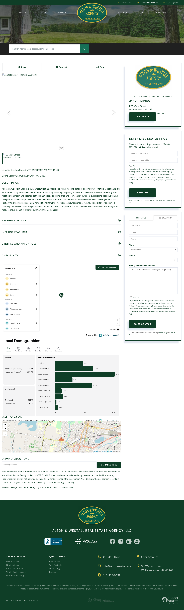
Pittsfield (46, 487)
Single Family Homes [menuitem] (16, 572)
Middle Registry (32, 487)
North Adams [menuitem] (12, 565)
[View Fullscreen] (5, 434)
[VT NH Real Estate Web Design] (170, 600)
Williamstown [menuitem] (12, 561)
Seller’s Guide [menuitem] (55, 565)
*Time (132, 255)
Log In (168, 3)
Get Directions (109, 464)
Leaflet (96, 451)
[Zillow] (137, 541)
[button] (84, 48)
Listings (13, 487)
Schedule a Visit (165, 218)
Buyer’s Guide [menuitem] (55, 561)
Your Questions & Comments (142, 265)
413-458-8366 (139, 101)
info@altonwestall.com (149, 2)
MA (20, 487)
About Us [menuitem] (161, 12)
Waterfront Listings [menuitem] (15, 575)
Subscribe (142, 192)
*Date (131, 245)
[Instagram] (120, 541)
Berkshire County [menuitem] (14, 568)
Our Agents (161, 113)
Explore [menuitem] (59, 12)
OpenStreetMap (107, 451)
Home (5, 487)
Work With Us (13, 600)
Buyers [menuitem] (121, 12)
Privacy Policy (163, 333)
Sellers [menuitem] (140, 12)
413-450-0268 (126, 2)
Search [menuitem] (20, 12)
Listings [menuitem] (39, 12)
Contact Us (142, 116)
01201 (55, 487)
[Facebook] (112, 541)
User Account (149, 557)
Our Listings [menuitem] (55, 568)
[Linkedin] (129, 541)
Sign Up (175, 3)
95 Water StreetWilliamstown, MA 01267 (157, 568)
